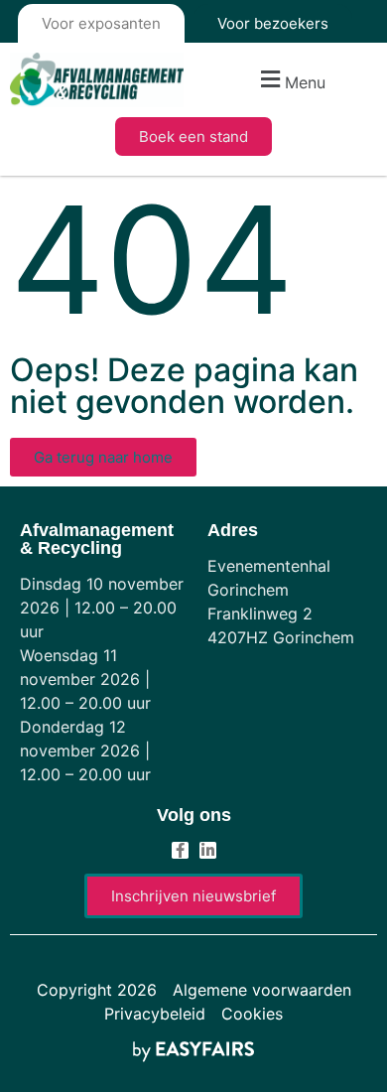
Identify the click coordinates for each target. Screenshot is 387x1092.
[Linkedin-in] (207, 850)
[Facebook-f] (180, 850)
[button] (290, 80)
